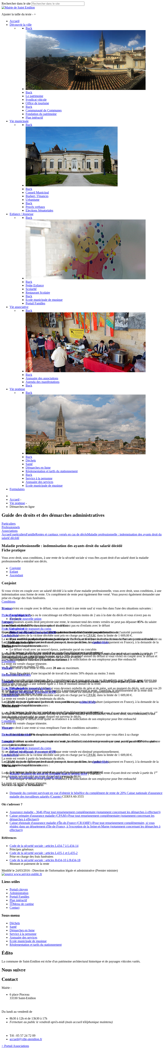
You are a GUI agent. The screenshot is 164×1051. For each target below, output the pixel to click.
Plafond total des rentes (16, 615)
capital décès (100, 642)
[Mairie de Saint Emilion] (18, 7)
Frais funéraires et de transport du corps (26, 628)
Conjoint (15, 568)
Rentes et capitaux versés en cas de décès (61, 534)
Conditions (8, 601)
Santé (13, 926)
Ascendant (16, 575)
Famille (30, 534)
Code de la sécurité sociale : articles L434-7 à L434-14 (44, 845)
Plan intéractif (18, 900)
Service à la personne (23, 934)
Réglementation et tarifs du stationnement (36, 944)
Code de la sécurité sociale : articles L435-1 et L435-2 (44, 853)
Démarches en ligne (22, 930)
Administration (19, 893)
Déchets (15, 923)
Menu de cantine (23, 904)
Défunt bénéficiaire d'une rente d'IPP (33, 632)
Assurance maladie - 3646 (85, 812)
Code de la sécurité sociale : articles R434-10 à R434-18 (45, 860)
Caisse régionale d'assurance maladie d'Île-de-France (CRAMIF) (85, 826)
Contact (14, 907)
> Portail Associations (15, 1046)
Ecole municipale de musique (28, 941)
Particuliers (9, 523)
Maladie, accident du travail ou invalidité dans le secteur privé (48, 773)
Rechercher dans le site (16, 3)
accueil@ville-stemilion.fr (26, 1039)
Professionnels (11, 527)
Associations (10, 530)
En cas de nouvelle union (25, 618)
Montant (7, 608)
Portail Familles (19, 896)
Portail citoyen (19, 889)
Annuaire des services (23, 937)
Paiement (7, 622)
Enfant (14, 571)
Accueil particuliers (14, 534)
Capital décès (10, 635)
